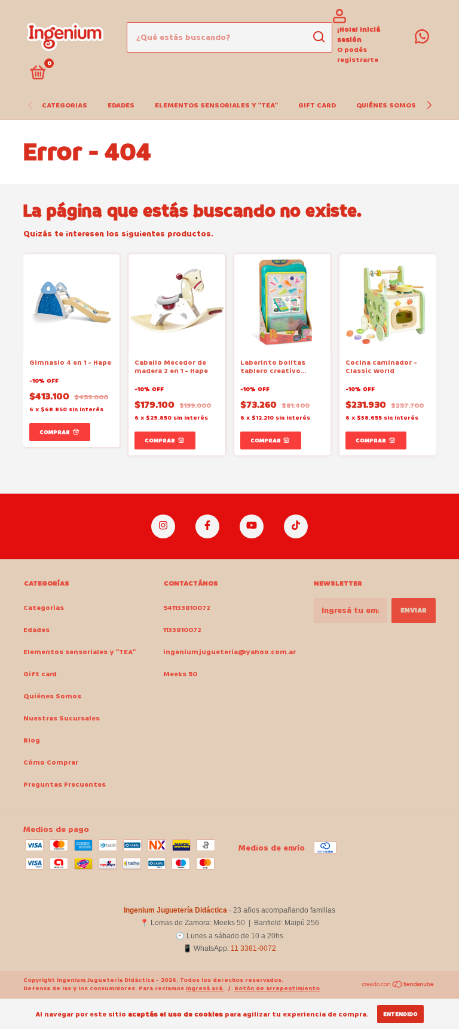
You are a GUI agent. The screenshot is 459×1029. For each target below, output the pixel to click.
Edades (121, 105)
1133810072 (182, 630)
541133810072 (186, 608)
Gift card (317, 105)
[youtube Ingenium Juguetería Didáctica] (252, 526)
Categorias (64, 105)
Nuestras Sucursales (61, 718)
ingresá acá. (205, 988)
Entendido (400, 1014)
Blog (31, 740)
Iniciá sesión (358, 34)
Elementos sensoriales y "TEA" (216, 105)
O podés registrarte (357, 55)
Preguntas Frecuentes (64, 785)
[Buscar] (318, 37)
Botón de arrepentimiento (277, 988)
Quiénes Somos (386, 105)
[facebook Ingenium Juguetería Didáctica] (207, 526)
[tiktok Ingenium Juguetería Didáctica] (296, 526)
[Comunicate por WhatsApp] (422, 40)
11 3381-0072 (253, 948)
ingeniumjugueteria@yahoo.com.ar (229, 652)
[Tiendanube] (398, 985)
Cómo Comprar (50, 762)
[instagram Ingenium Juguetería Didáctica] (163, 526)
